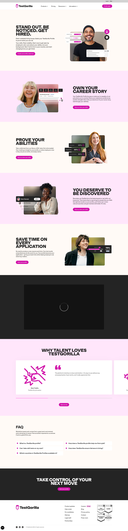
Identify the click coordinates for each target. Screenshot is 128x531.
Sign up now (64, 404)
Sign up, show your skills (81, 107)
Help (111, 1)
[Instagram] (20, 527)
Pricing (53, 6)
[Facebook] (17, 527)
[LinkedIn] (23, 527)
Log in (107, 1)
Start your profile (22, 262)
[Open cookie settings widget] (2, 528)
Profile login (107, 6)
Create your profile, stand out (25, 53)
